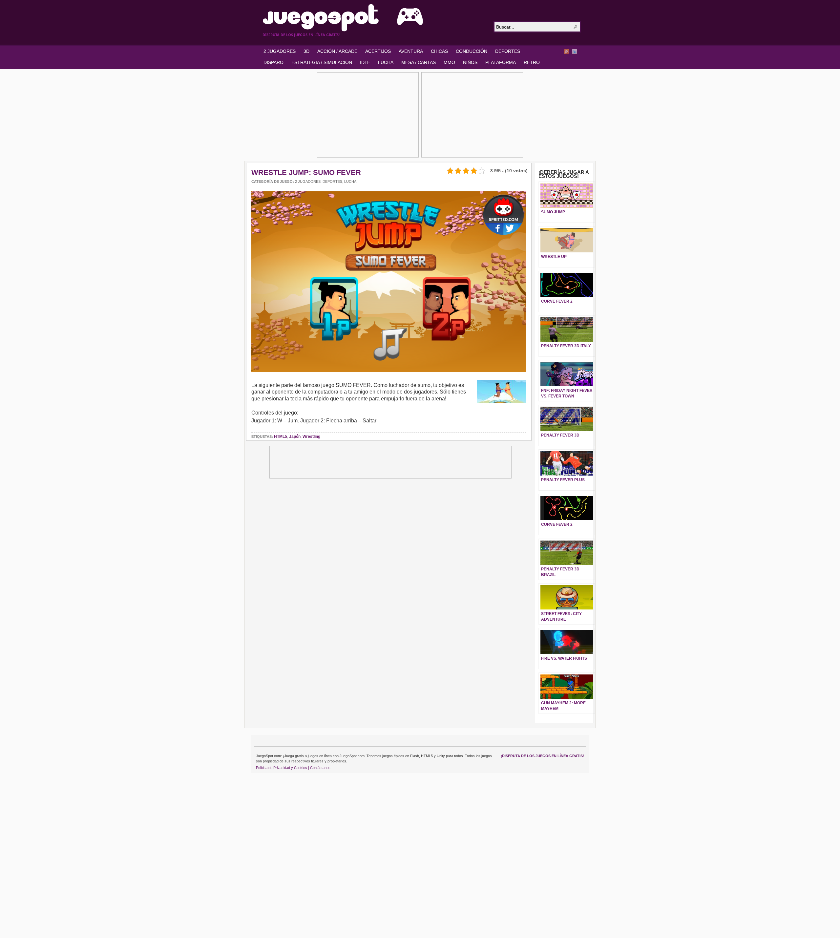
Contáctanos (320, 768)
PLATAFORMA (500, 62)
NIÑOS (470, 62)
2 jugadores (308, 181)
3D (306, 51)
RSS (566, 51)
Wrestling (311, 436)
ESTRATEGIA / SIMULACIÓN (321, 62)
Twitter (574, 51)
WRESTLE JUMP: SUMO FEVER (306, 172)
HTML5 (280, 436)
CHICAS (439, 51)
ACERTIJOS (378, 51)
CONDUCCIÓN (471, 51)
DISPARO (273, 62)
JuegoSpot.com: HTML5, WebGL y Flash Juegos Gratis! (374, 18)
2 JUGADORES (279, 51)
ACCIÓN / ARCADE (337, 51)
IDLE (365, 62)
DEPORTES (507, 51)
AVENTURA (411, 51)
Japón (295, 436)
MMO (449, 62)
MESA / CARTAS (418, 62)
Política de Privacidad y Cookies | (282, 768)
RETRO (532, 62)
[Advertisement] (368, 115)
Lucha (350, 181)
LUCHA (385, 62)
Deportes (332, 181)
